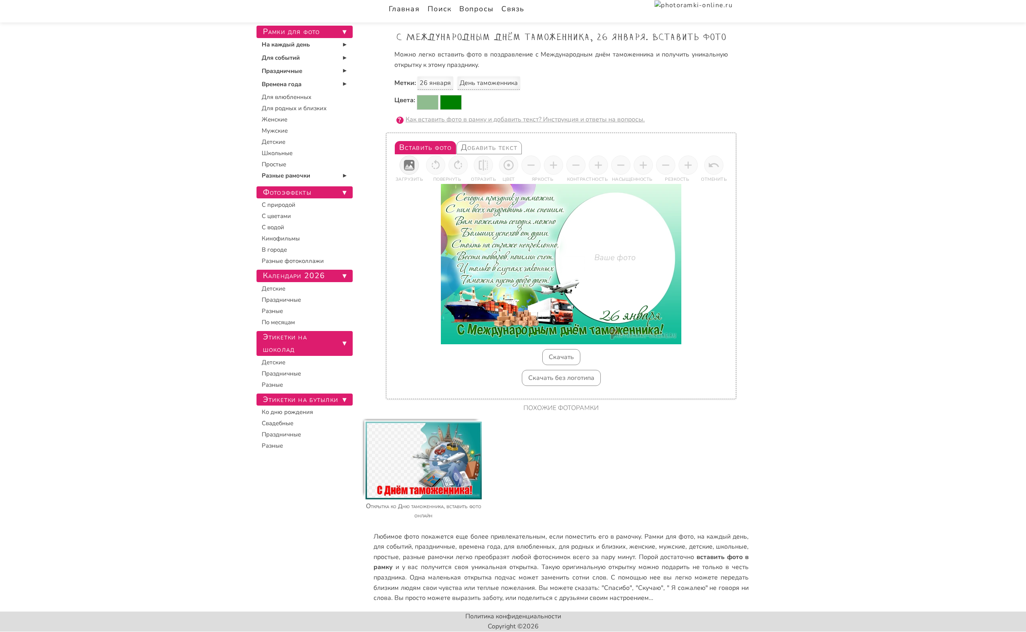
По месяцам (278, 322)
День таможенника (489, 83)
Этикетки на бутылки (300, 399)
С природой (278, 205)
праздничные (435, 546)
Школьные (277, 153)
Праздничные (282, 71)
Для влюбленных (286, 97)
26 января (435, 83)
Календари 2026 (294, 276)
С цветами (276, 216)
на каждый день (722, 536)
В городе (274, 250)
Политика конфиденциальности (513, 616)
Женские (274, 119)
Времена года (281, 84)
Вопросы (476, 9)
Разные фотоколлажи (293, 261)
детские (701, 546)
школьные (731, 546)
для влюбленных (529, 546)
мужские (672, 546)
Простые (274, 164)
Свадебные (277, 423)
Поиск (439, 9)
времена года (480, 546)
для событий (393, 546)
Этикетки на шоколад (285, 343)
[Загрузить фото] (409, 165)
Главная (404, 9)
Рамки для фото (668, 536)
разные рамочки (428, 557)
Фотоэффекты (287, 192)
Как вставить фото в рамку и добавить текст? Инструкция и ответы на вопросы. (525, 119)
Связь (512, 9)
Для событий (281, 58)
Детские (273, 142)
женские (642, 546)
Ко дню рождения (287, 412)
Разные (272, 311)
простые (386, 557)
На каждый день (286, 44)
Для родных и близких (294, 108)
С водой (273, 227)
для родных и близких (592, 546)
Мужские (275, 131)
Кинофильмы (281, 238)
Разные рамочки (286, 176)
